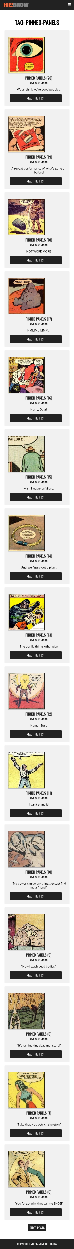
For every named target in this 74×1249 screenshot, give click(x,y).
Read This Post (36, 98)
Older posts (37, 1228)
